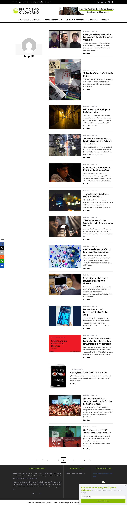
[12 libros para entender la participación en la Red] (65, 79)
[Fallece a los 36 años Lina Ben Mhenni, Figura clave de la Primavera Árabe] (65, 172)
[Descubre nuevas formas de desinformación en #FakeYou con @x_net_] (65, 316)
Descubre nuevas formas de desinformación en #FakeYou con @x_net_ (95, 312)
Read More (86, 53)
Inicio (14, 2)
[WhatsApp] (2, 261)
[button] (103, 489)
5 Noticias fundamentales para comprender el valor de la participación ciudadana (98, 223)
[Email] (2, 252)
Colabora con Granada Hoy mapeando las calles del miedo (97, 110)
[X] (2, 248)
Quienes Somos (23, 2)
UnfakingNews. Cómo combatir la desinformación (88, 372)
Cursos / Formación (36, 2)
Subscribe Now (103, 501)
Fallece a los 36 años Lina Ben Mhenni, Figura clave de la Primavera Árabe (97, 168)
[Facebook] (2, 244)
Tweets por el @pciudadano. (75, 473)
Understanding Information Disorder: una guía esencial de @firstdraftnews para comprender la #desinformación (97, 341)
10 (84, 460)
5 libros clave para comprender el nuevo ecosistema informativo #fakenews (95, 281)
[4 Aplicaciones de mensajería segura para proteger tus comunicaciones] (65, 256)
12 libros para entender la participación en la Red (98, 74)
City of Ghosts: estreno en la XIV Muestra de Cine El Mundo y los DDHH (97, 431)
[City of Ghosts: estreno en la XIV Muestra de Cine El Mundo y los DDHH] (65, 436)
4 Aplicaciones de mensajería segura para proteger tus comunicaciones (96, 250)
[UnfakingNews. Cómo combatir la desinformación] (58, 376)
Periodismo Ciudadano (90, 31)
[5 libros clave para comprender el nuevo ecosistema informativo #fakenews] (65, 284)
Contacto (48, 2)
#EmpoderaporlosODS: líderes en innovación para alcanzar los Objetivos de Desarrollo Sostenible (97, 401)
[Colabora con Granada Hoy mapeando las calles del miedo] (65, 117)
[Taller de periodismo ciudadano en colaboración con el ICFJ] (65, 200)
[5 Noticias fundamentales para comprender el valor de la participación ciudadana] (65, 226)
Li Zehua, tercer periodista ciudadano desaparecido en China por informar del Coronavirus (97, 37)
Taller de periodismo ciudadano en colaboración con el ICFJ (95, 195)
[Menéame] (2, 257)
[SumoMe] (2, 265)
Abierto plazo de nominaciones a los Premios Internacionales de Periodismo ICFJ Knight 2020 (97, 141)
